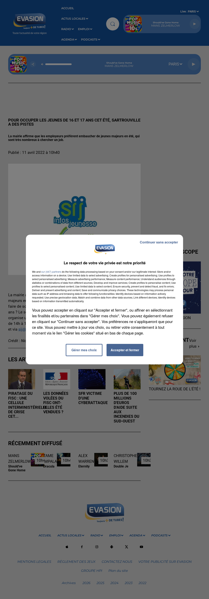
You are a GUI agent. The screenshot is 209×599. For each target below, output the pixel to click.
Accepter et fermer (125, 350)
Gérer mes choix (84, 350)
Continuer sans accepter (159, 242)
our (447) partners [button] (51, 271)
